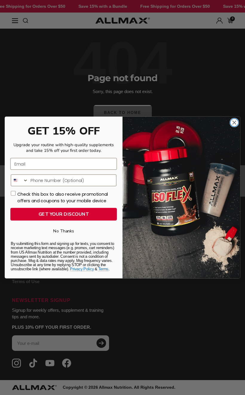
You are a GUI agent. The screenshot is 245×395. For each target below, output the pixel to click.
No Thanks (63, 231)
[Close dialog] (234, 122)
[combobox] (19, 180)
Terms (103, 269)
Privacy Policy (82, 269)
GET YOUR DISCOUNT (64, 214)
